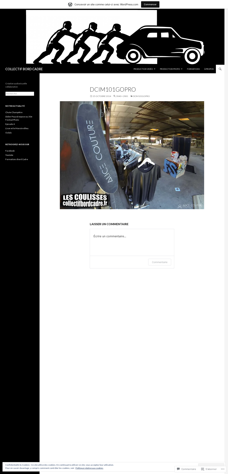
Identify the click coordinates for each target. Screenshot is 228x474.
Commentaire (159, 262)
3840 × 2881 (122, 96)
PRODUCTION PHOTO (170, 69)
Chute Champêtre (13, 112)
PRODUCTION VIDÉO (143, 69)
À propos (209, 69)
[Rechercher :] (19, 93)
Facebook (10, 150)
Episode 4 (10, 124)
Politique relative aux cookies (89, 468)
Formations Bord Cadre (16, 159)
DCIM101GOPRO (141, 96)
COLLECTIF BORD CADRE (24, 69)
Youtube (9, 155)
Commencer (150, 4)
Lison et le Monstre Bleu (16, 128)
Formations (193, 69)
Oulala (8, 132)
